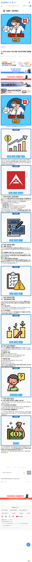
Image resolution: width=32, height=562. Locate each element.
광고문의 (21, 513)
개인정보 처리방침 (13, 510)
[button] (5, 43)
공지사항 (13, 513)
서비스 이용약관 (5, 510)
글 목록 (9, 467)
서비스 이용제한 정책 (23, 510)
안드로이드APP (5, 513)
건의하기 (28, 513)
